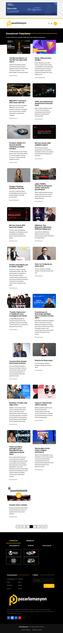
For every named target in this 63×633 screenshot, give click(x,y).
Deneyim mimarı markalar (18, 505)
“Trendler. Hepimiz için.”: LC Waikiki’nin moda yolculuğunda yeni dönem (18, 314)
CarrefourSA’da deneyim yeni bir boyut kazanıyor (18, 362)
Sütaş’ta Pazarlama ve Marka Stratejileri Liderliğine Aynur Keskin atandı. (43, 365)
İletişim (20, 588)
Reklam (20, 585)
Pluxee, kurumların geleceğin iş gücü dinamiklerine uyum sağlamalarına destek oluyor (16, 450)
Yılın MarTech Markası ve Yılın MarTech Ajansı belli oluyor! (18, 60)
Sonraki (44, 526)
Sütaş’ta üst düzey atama (44, 360)
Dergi (8, 582)
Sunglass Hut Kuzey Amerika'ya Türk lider (16, 187)
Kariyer (9, 588)
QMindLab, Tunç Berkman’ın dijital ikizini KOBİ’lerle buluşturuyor (43, 227)
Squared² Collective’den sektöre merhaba (43, 404)
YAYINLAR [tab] (31, 545)
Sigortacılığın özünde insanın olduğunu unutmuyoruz (42, 450)
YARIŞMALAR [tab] (30, 540)
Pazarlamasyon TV (12, 579)
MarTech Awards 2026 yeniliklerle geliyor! (43, 144)
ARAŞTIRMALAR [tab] (14, 545)
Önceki (19, 526)
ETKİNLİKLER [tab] (13, 540)
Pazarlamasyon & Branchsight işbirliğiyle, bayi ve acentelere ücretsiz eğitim (44, 315)
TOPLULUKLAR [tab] (46, 545)
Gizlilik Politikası (25, 630)
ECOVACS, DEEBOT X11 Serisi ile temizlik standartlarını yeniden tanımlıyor (17, 146)
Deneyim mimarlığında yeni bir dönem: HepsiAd (18, 266)
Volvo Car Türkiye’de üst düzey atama (43, 265)
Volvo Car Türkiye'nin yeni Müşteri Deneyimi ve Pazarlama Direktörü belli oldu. (44, 270)
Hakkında (20, 579)
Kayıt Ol (50, 586)
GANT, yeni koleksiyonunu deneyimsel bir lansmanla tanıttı (44, 103)
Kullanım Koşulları (37, 630)
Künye (19, 582)
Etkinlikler (9, 585)
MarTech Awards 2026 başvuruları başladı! (17, 226)
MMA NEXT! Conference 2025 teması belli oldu (17, 101)
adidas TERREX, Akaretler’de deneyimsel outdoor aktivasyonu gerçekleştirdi (43, 186)
